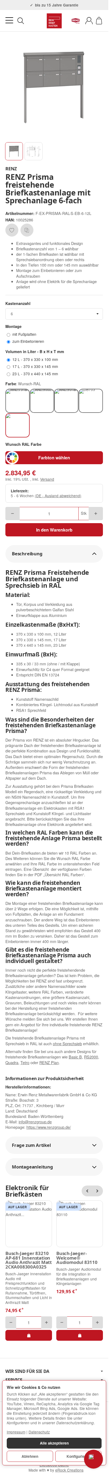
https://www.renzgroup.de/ (48, 1127)
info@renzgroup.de (35, 1121)
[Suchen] (20, 20)
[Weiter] (97, 1191)
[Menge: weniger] (12, 513)
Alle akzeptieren (54, 1443)
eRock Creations (69, 1470)
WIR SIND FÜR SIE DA (27, 1371)
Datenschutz (39, 1432)
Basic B (75, 1057)
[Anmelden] (89, 21)
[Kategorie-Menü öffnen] (9, 20)
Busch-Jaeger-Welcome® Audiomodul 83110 (77, 1258)
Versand (47, 479)
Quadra (11, 1062)
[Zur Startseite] (54, 21)
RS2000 (91, 1057)
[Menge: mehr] (96, 513)
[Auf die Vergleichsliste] (26, 230)
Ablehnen (30, 1456)
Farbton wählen (54, 457)
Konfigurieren (78, 1456)
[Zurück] (87, 1191)
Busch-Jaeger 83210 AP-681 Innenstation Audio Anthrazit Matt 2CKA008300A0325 (28, 1260)
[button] (14, 151)
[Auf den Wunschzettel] (11, 230)
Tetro (24, 1062)
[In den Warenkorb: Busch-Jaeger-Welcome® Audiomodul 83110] (79, 1335)
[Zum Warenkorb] (99, 21)
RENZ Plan (49, 1062)
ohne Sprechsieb (67, 1043)
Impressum (16, 1432)
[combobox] (54, 314)
